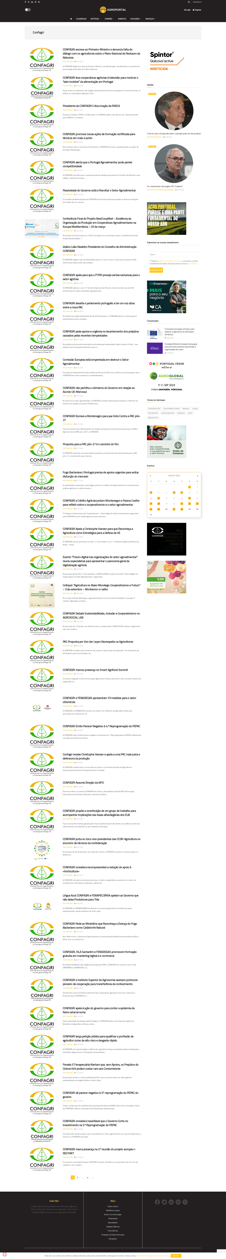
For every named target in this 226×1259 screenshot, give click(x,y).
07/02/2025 (79, 903)
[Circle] (172, 1201)
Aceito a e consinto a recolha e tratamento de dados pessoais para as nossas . (174, 262)
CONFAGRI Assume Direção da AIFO (83, 782)
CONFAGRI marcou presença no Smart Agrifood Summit (95, 670)
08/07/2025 (79, 706)
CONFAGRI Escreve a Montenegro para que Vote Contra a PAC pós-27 (101, 418)
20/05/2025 (79, 787)
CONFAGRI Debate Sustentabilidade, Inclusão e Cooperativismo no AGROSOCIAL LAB (101, 615)
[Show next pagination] (93, 1178)
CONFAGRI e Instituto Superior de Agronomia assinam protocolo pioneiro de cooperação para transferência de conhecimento (100, 982)
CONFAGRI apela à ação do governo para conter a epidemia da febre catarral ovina (99, 1010)
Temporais (181, 413)
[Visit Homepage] (113, 10)
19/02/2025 (79, 875)
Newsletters (197, 2)
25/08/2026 (170, 338)
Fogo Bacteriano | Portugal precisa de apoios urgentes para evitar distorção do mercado (101, 474)
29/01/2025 (79, 960)
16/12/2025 (79, 424)
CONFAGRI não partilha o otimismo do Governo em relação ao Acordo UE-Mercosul (99, 390)
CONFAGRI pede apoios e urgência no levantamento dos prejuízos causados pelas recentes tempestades (101, 333)
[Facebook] (158, 1201)
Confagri (69, 61)
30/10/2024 (79, 1016)
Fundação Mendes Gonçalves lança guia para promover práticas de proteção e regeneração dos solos (181, 346)
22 (189, 503)
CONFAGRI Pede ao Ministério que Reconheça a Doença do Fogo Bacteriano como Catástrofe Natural (100, 925)
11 (159, 498)
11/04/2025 (79, 819)
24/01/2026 (79, 368)
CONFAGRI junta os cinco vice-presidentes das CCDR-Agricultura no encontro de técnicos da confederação (101, 841)
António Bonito (156, 137)
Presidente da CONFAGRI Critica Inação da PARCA (91, 106)
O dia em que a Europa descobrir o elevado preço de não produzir (174, 133)
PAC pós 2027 (153, 413)
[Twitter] (165, 1201)
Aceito (176, 1255)
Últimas (152, 94)
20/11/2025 (79, 480)
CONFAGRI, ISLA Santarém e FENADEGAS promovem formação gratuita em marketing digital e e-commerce (100, 954)
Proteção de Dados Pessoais (113, 1234)
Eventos (122, 18)
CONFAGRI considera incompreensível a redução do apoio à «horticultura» (97, 869)
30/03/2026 (79, 170)
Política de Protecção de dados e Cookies (152, 1255)
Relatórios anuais (113, 1210)
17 (151, 503)
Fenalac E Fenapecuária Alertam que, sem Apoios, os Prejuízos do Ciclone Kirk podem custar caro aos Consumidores (101, 1066)
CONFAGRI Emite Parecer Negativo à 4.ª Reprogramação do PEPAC (101, 726)
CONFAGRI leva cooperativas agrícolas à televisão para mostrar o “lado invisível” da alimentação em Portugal (100, 79)
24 (151, 509)
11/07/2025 (79, 674)
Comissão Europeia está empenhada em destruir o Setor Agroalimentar (96, 361)
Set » (198, 476)
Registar (197, 9)
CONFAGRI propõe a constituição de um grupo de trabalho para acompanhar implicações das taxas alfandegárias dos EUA (99, 813)
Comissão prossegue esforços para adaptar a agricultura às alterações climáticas (179, 331)
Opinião (108, 18)
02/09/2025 (79, 593)
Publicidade (112, 1218)
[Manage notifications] (5, 1254)
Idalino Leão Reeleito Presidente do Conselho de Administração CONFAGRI (100, 249)
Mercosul (186, 409)
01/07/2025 (79, 730)
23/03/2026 (79, 194)
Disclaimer (113, 1238)
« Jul (150, 476)
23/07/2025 (79, 621)
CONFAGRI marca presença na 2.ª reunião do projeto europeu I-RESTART (99, 1151)
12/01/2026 (79, 396)
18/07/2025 (79, 646)
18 (159, 503)
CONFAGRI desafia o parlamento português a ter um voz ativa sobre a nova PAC (99, 305)
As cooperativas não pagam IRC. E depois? (165, 186)
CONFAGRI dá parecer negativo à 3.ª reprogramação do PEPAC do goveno (100, 1095)
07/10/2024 (79, 1129)
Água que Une (153, 418)
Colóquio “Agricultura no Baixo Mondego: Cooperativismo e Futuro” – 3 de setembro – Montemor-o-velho (101, 587)
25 (159, 509)
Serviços (149, 18)
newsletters (192, 263)
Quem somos (113, 1206)
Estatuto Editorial (112, 1226)
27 (174, 509)
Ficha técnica (113, 1230)
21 (182, 503)
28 (182, 509)
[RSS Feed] (185, 1201)
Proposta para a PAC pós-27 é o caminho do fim (91, 444)
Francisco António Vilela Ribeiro (162, 190)
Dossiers (135, 18)
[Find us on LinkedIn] (32, 2)
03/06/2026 (79, 61)
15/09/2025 (79, 569)
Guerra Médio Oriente (171, 409)
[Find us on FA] (25, 2)
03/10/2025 (79, 537)
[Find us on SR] (39, 2)
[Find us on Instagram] (35, 2)
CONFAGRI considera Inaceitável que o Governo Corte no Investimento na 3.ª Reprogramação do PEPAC (95, 1123)
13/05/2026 (79, 86)
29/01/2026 (79, 340)
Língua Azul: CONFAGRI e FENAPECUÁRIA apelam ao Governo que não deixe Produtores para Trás (101, 897)
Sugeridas (81, 18)
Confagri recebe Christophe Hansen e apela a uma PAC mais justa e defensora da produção (101, 756)
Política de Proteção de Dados (170, 261)
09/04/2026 (79, 142)
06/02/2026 (79, 311)
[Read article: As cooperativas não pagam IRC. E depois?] (174, 163)
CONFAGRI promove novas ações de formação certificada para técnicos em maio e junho (99, 136)
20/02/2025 (79, 847)
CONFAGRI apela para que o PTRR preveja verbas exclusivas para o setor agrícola (101, 277)
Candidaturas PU (154, 409)
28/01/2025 (79, 988)
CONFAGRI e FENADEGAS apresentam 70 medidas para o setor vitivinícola (99, 700)
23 (197, 503)
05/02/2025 (79, 932)
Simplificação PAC (167, 413)
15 (189, 498)
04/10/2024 (79, 1157)
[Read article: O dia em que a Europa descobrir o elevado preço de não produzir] (174, 111)
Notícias (95, 18)
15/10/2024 (79, 1073)
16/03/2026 (79, 231)
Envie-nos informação (113, 1214)
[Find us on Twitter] (29, 2)
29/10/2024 (79, 1044)
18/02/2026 (79, 283)
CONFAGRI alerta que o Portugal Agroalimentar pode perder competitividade (97, 164)
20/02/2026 (79, 255)
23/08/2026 (168, 137)
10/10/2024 (79, 1101)
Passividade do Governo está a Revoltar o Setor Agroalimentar (99, 190)
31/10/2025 (79, 509)
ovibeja (195, 409)
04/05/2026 (79, 110)
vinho (190, 413)
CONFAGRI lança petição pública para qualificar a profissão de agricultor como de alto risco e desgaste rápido (98, 1038)
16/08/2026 (180, 190)
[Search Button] (189, 2)
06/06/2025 (79, 762)
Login (188, 9)
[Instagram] (179, 1201)
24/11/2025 (79, 448)
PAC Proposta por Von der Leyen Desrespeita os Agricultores (98, 641)
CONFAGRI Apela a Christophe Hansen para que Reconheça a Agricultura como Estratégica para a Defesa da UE (98, 531)
